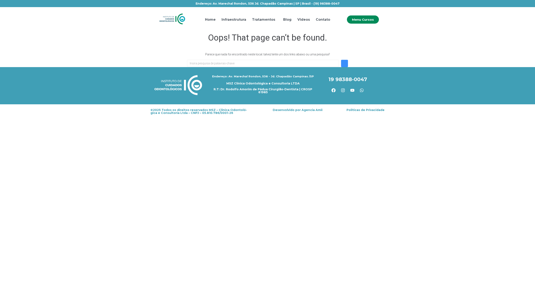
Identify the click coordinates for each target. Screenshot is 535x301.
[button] (264, 19)
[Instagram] (343, 90)
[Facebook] (333, 90)
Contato (323, 20)
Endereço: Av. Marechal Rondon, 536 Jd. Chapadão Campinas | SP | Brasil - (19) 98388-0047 (268, 3)
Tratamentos (263, 20)
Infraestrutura (234, 20)
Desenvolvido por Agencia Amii (297, 110)
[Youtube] (352, 90)
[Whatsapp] (362, 90)
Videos (303, 20)
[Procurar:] (263, 63)
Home (210, 20)
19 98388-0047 (348, 79)
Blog (287, 20)
